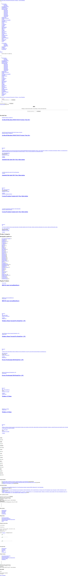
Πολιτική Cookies (5, 520)
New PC (3, 251)
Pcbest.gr (3, 532)
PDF (2, 261)
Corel (3, 244)
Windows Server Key (5, 18)
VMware (3, 40)
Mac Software (4, 31)
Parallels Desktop (4, 35)
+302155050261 (2, 525)
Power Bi (3, 36)
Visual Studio (4, 39)
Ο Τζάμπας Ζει (4, 48)
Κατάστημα (4, 46)
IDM (3, 246)
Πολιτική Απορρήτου (5, 517)
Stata (3, 38)
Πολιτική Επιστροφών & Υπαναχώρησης (8, 519)
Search (3, 98)
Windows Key (4, 17)
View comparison (3, 575)
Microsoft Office (4, 9)
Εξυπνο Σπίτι (4, 298)
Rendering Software (5, 37)
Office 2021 (6, 13)
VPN (3, 41)
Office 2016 (4, 255)
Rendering (3, 209)
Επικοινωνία (4, 49)
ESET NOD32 (4, 27)
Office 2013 (6, 11)
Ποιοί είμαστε (4, 43)
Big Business (6, 45)
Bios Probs (5, 5)
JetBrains (3, 29)
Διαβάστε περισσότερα (5, 316)
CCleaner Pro (4, 24)
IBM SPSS (3, 82)
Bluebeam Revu (4, 21)
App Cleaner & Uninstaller (6, 238)
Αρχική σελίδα (2, 104)
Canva (3, 22)
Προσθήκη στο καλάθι (5, 191)
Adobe (3, 19)
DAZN (3, 26)
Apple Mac (4, 239)
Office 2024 (6, 14)
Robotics (3, 47)
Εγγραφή (11, 496)
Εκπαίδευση (11, 117)
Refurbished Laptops (5, 6)
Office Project (6, 15)
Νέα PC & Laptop (5, 8)
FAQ (3, 521)
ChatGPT (3, 25)
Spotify (3, 30)
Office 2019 (6, 12)
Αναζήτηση (11, 103)
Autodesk (3, 20)
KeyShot (3, 248)
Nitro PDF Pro (4, 33)
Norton (3, 34)
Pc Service (5, 4)
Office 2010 (6, 10)
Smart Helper (6, 57)
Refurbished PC (4, 7)
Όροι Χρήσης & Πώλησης (6, 518)
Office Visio (6, 16)
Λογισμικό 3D (4, 277)
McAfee (3, 32)
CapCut (3, 23)
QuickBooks (4, 263)
